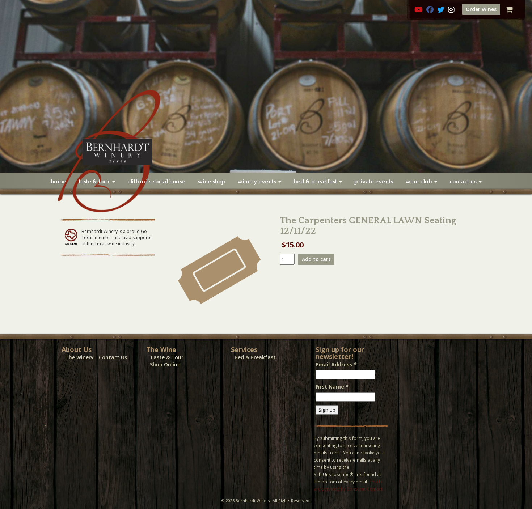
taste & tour (95, 181)
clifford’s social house (156, 181)
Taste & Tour (166, 357)
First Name (332, 386)
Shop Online (165, 364)
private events (373, 181)
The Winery (79, 357)
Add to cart (316, 259)
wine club (419, 181)
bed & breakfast (316, 181)
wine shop (211, 181)
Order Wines (481, 9)
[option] (266, 86)
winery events (257, 181)
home (58, 181)
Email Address (336, 364)
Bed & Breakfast (255, 357)
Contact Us (113, 357)
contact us (463, 181)
